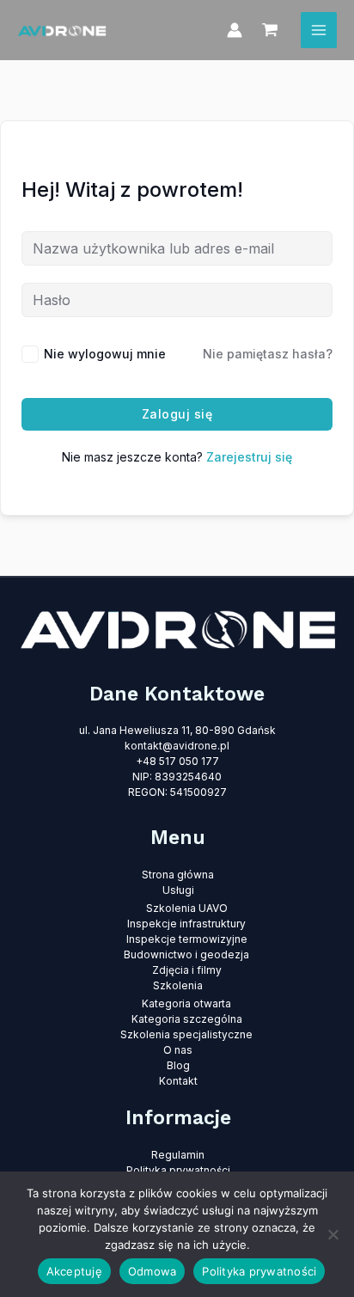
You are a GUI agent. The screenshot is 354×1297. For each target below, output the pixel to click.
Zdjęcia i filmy (187, 970)
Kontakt (178, 1080)
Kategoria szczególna (186, 1019)
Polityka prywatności (178, 1170)
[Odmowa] (332, 1234)
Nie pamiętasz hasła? (268, 353)
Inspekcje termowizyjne (186, 939)
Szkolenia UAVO (187, 908)
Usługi (178, 890)
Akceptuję (74, 1271)
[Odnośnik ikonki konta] (234, 30)
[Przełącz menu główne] (319, 30)
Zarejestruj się (249, 457)
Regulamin (177, 1154)
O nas (177, 1049)
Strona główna (178, 874)
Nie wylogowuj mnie (105, 353)
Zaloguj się (177, 414)
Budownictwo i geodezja (186, 954)
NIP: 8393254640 (177, 776)
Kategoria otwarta (186, 1003)
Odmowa (152, 1271)
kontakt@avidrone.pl (177, 745)
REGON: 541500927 (177, 792)
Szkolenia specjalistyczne (186, 1034)
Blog (178, 1065)
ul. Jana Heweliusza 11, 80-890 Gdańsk (177, 730)
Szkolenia (178, 985)
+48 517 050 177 (177, 761)
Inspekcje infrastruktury (186, 923)
